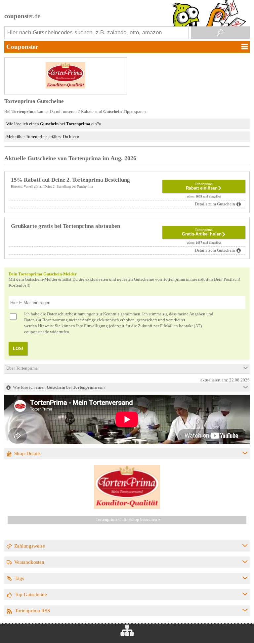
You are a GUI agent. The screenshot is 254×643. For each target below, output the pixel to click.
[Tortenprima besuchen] (127, 507)
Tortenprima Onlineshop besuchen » (128, 519)
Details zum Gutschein (215, 204)
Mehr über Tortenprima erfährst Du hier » (42, 136)
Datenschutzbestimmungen (71, 314)
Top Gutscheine (31, 594)
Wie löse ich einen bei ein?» (53, 123)
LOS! (18, 348)
